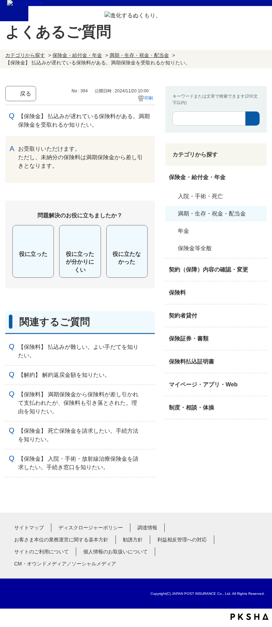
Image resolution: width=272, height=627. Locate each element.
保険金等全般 (195, 248)
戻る (25, 94)
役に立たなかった (127, 258)
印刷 (148, 98)
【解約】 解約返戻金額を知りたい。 (64, 375)
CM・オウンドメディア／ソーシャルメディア (65, 563)
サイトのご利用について (41, 551)
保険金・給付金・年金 (77, 55)
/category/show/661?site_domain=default (260, 292)
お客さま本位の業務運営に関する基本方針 (61, 539)
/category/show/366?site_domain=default (260, 384)
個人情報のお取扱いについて (115, 551)
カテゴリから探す (25, 55)
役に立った (33, 254)
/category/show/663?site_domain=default (260, 338)
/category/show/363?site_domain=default (260, 269)
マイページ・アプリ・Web (203, 384)
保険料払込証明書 (191, 361)
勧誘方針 (133, 539)
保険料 (177, 292)
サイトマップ (29, 527)
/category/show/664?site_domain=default (260, 407)
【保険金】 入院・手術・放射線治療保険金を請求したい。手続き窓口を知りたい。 (78, 463)
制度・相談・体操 (191, 407)
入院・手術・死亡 (200, 196)
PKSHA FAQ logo (249, 616)
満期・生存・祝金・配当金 (139, 55)
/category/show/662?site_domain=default (260, 315)
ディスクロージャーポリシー (90, 527)
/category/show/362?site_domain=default (260, 177)
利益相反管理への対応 (182, 539)
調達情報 (147, 527)
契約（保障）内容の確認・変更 (208, 269)
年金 (183, 231)
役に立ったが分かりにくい (80, 262)
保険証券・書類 (189, 338)
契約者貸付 (183, 315)
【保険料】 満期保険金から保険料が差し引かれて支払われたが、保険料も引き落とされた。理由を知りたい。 (78, 402)
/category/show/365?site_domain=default (260, 361)
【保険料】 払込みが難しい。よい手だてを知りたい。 (78, 351)
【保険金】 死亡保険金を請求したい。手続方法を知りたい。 (78, 435)
